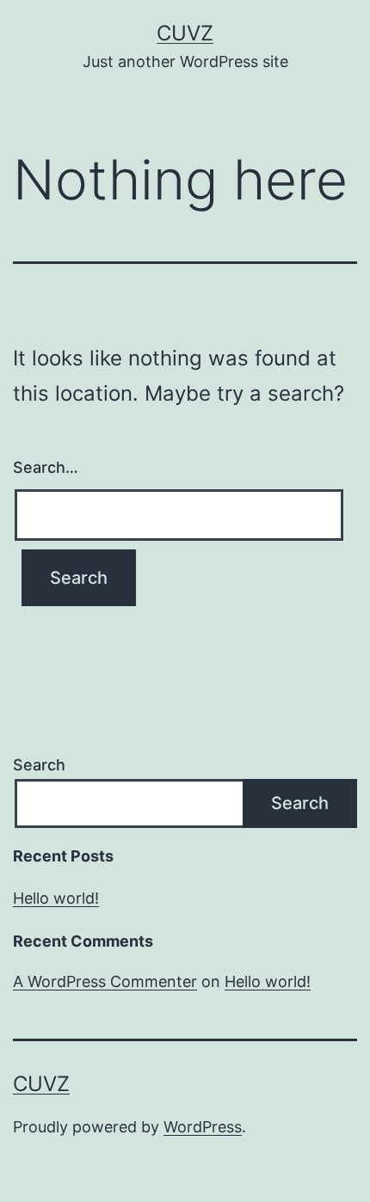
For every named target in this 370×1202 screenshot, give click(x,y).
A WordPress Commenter (105, 981)
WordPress (202, 1127)
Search (39, 765)
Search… (45, 467)
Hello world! (56, 898)
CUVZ (185, 33)
